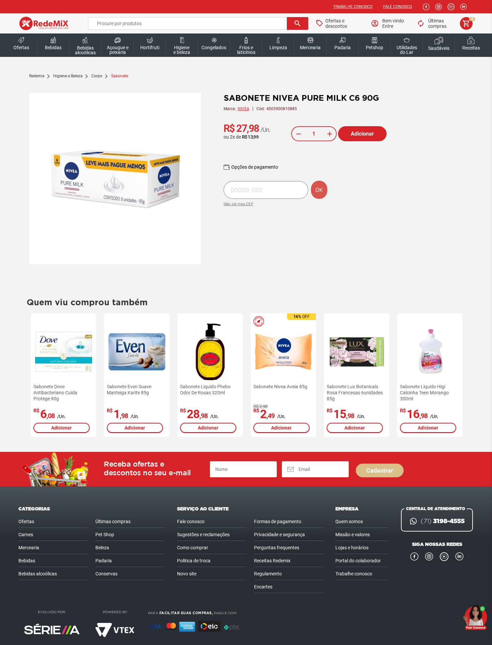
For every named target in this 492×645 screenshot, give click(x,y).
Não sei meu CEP (238, 203)
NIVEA (243, 108)
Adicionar (362, 134)
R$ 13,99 (250, 137)
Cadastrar (379, 470)
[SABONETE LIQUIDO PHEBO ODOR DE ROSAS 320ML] (210, 351)
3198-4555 (443, 521)
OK (319, 189)
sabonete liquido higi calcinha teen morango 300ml (424, 392)
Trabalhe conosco (353, 6)
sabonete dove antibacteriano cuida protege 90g (55, 392)
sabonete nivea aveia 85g (280, 386)
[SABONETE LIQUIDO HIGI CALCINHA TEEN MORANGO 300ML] (430, 351)
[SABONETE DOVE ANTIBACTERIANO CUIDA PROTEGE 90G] (63, 351)
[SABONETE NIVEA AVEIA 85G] (283, 351)
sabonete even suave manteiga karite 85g (129, 389)
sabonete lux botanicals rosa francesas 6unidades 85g (355, 392)
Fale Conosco (397, 6)
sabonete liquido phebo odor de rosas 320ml (205, 389)
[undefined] (115, 179)
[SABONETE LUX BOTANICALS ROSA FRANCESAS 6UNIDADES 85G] (356, 351)
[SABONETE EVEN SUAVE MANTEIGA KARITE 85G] (136, 351)
